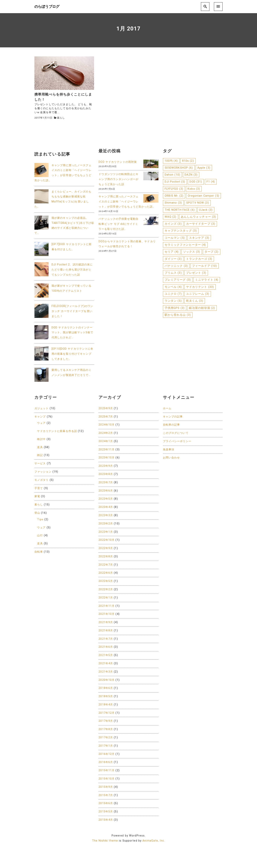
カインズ (173, 223)
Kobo (194, 188)
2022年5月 (106, 581)
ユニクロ (173, 293)
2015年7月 (106, 795)
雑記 (40, 455)
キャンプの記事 (173, 416)
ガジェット (41, 408)
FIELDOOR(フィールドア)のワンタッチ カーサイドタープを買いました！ (72, 311)
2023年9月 (106, 465)
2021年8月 (106, 630)
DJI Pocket (175, 181)
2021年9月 (106, 622)
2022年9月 (106, 548)
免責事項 (168, 449)
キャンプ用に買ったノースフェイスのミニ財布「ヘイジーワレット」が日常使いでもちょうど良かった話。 (127, 201)
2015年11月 (107, 770)
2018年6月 (106, 688)
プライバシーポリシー (177, 441)
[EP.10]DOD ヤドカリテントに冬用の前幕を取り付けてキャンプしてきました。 (72, 354)
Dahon (172, 174)
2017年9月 (106, 721)
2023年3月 (106, 515)
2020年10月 (107, 680)
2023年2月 (106, 523)
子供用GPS (175, 308)
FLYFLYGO (174, 188)
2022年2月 (106, 589)
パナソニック (176, 265)
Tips (40, 519)
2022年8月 (106, 556)
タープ (212, 251)
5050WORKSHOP (179, 167)
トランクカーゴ (199, 259)
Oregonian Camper (203, 195)
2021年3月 (106, 671)
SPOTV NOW (197, 202)
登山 (37, 512)
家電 (37, 496)
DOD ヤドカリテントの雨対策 (118, 162)
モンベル (173, 287)
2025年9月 (106, 408)
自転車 (38, 551)
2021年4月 (106, 663)
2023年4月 (106, 507)
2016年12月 (107, 754)
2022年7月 (106, 564)
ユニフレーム (197, 293)
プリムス (173, 272)
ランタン (173, 300)
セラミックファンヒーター (185, 244)
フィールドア (204, 265)
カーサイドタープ (200, 223)
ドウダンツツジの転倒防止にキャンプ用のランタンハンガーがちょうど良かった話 (118, 179)
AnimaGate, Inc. (153, 840)
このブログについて (176, 433)
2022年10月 (107, 540)
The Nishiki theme (105, 840)
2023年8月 (106, 474)
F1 (211, 181)
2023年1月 (106, 531)
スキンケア (199, 237)
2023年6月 (106, 490)
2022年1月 (106, 597)
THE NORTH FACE (180, 209)
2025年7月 (106, 416)
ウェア (41, 423)
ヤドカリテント (200, 287)
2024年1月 (106, 441)
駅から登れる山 (178, 315)
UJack (206, 209)
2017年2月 (106, 737)
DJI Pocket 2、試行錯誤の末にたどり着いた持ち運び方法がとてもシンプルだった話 (72, 269)
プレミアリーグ (178, 279)
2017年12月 (107, 712)
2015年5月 (106, 811)
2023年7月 (106, 482)
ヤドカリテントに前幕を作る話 (57, 431)
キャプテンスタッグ (181, 230)
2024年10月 (107, 424)
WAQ (170, 216)
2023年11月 (107, 449)
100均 (171, 160)
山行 (40, 535)
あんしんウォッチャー (198, 216)
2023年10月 (107, 457)
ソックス (191, 251)
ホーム (167, 408)
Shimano (173, 202)
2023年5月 (106, 498)
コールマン (175, 237)
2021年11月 (107, 606)
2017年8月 (106, 729)
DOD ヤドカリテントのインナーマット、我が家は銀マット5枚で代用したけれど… (72, 332)
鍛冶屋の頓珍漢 (202, 308)
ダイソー (173, 259)
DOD (195, 181)
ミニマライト (206, 279)
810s (188, 160)
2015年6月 (106, 803)
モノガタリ (41, 480)
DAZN (191, 174)
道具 (40, 447)
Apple (203, 167)
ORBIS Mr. (174, 195)
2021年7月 (106, 638)
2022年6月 (106, 572)
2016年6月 (106, 762)
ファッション (43, 471)
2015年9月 (106, 787)
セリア (172, 251)
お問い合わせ (171, 457)
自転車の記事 (171, 424)
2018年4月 (106, 704)
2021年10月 (107, 614)
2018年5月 (106, 696)
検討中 (41, 439)
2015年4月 (106, 819)
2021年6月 (106, 646)
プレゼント (196, 272)
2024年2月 (106, 433)
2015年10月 (107, 778)
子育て (38, 488)
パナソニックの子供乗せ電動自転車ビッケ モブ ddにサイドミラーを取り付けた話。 (118, 224)
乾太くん (194, 300)
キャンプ (40, 416)
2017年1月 (106, 745)
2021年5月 (106, 655)
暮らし (61, 117)
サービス (40, 463)
